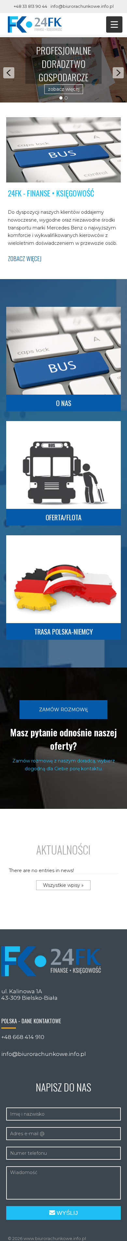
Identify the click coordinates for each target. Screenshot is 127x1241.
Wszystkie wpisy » (63, 885)
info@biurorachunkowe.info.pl (82, 6)
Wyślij (66, 1213)
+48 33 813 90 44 (30, 6)
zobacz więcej (63, 89)
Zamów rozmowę (63, 710)
